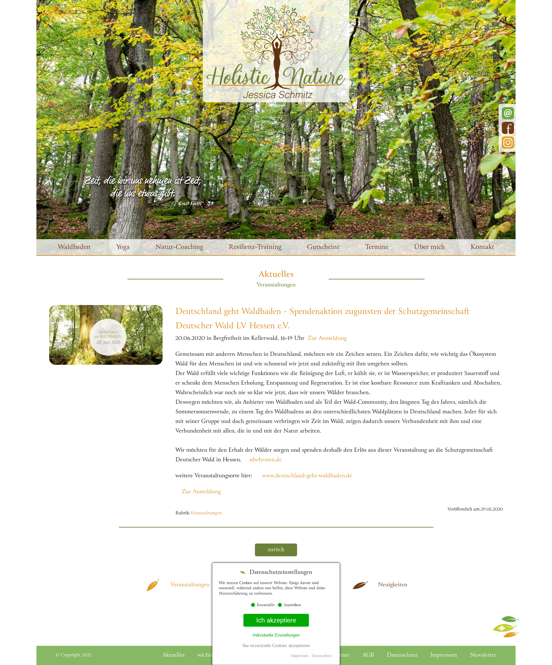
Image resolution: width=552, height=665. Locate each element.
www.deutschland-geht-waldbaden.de (307, 476)
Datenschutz (322, 656)
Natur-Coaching (179, 247)
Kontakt (482, 247)
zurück (276, 550)
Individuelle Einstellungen (276, 635)
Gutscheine (323, 247)
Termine (376, 247)
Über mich (429, 247)
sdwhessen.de (265, 460)
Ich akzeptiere (276, 620)
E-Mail (508, 113)
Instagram (508, 143)
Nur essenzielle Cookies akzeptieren (276, 646)
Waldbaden (74, 247)
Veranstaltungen (206, 513)
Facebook (508, 128)
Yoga (123, 247)
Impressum (300, 656)
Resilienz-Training (255, 247)
